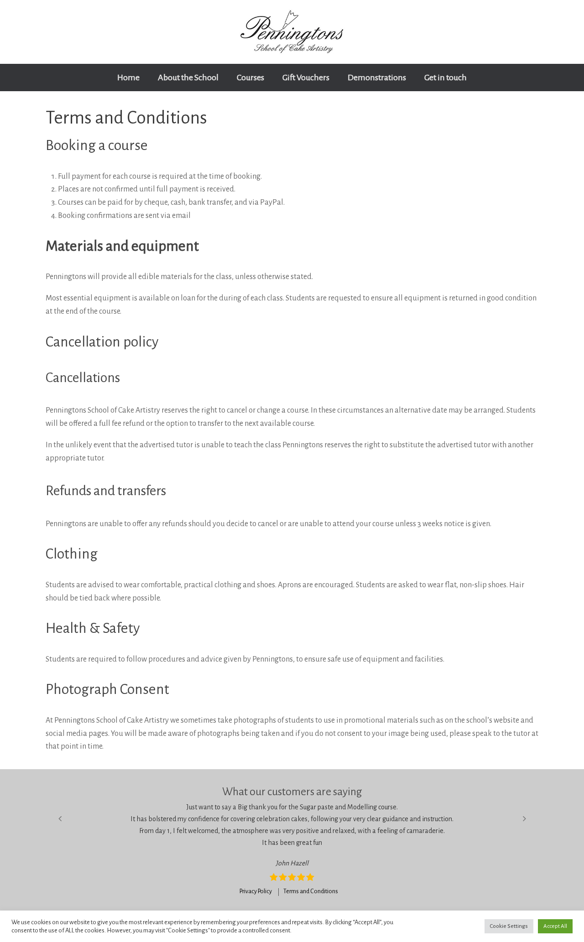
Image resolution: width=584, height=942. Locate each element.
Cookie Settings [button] (509, 926)
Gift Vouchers (305, 77)
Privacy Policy (256, 891)
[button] (59, 818)
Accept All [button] (555, 926)
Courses (250, 77)
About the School (188, 77)
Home (128, 77)
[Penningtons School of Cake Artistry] (292, 32)
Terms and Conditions (310, 891)
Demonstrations (377, 77)
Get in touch (445, 77)
